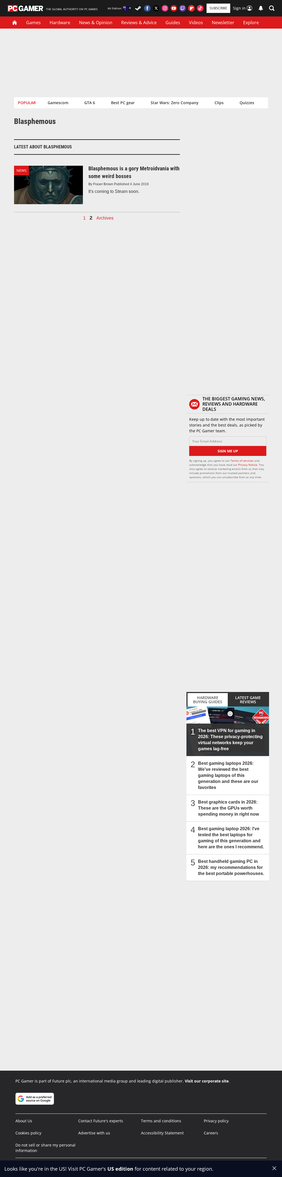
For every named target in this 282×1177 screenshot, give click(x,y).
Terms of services (242, 461)
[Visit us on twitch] (182, 8)
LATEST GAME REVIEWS (248, 699)
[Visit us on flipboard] (191, 8)
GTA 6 (89, 102)
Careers (211, 1133)
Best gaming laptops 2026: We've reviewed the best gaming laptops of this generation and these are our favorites (228, 775)
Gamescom (58, 102)
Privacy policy (216, 1120)
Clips (219, 102)
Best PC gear (123, 102)
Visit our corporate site (207, 1081)
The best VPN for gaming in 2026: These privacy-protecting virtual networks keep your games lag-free (230, 739)
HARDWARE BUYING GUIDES (207, 699)
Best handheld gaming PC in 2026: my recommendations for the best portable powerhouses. (231, 867)
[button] (272, 8)
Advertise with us (94, 1133)
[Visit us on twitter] (156, 8)
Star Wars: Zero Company (175, 102)
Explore (251, 23)
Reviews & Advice (139, 23)
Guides (173, 23)
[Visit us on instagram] (165, 8)
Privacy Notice (247, 465)
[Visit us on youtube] (173, 8)
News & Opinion (95, 23)
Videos (196, 23)
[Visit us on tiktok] (200, 8)
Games (33, 23)
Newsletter (223, 23)
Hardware (60, 23)
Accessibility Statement (162, 1133)
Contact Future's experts (100, 1120)
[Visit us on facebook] (147, 8)
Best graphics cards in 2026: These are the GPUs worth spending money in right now (228, 808)
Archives (104, 218)
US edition (120, 1168)
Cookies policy (28, 1133)
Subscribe (218, 8)
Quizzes (247, 102)
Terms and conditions (161, 1120)
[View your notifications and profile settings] (260, 8)
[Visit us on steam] (138, 8)
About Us (23, 1120)
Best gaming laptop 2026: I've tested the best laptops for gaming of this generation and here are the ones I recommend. (231, 837)
